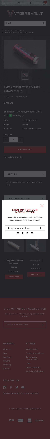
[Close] (42, 206)
